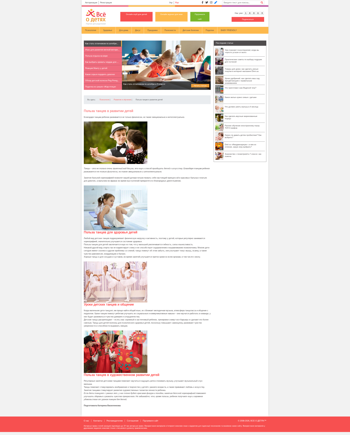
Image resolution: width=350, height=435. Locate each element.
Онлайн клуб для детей (136, 14)
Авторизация (91, 2)
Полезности (170, 30)
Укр (170, 2)
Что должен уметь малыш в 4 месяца (241, 107)
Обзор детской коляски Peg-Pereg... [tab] (102, 80)
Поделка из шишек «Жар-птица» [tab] (100, 86)
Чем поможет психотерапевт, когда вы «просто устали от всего (242, 51)
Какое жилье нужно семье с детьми (240, 97)
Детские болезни (191, 30)
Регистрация (106, 2)
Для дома (123, 30)
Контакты (97, 421)
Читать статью (200, 86)
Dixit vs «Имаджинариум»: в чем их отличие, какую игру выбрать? (240, 145)
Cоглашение (132, 421)
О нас (86, 421)
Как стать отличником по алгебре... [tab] (101, 43)
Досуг (137, 30)
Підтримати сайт (150, 421)
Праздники (152, 30)
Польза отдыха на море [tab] (96, 56)
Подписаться (248, 19)
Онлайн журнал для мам (171, 14)
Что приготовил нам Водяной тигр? (240, 88)
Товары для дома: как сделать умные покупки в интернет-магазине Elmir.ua (242, 70)
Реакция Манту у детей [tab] (96, 68)
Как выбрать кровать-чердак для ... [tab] (102, 62)
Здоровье (107, 30)
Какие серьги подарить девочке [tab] (100, 74)
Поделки (210, 30)
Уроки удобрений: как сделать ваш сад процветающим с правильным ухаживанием (242, 80)
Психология (90, 30)
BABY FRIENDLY (229, 30)
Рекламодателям (115, 421)
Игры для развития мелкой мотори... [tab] (102, 49)
